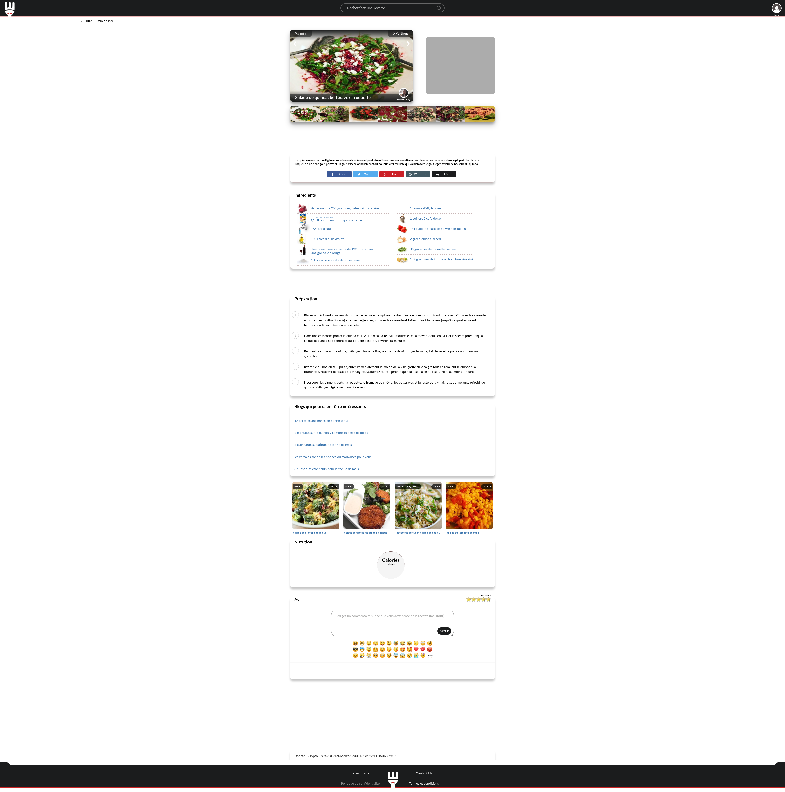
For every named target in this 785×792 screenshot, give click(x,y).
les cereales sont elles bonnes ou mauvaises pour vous (332, 457)
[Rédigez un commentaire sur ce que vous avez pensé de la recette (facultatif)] (392, 623)
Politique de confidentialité (360, 783)
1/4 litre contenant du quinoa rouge (336, 219)
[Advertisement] (392, 143)
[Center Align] (440, 6)
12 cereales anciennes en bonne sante (321, 420)
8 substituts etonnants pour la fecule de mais (326, 469)
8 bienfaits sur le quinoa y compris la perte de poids (331, 432)
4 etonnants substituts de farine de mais (323, 444)
